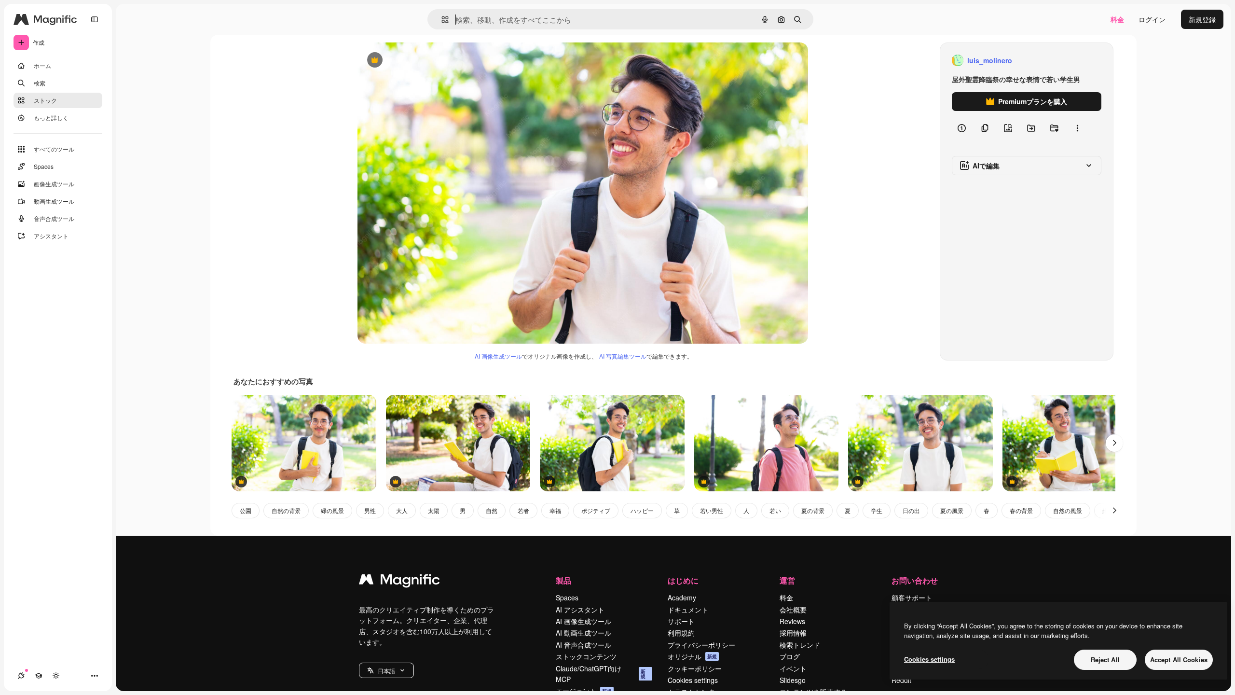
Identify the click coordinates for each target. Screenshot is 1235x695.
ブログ (790, 656)
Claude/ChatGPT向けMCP (600, 674)
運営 (787, 580)
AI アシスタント (580, 609)
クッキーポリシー (695, 668)
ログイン (1152, 19)
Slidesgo (793, 680)
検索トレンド (800, 645)
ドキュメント (688, 609)
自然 (491, 510)
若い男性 (711, 510)
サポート (681, 621)
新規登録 (1202, 19)
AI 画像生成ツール (498, 356)
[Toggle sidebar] (94, 19)
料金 (1117, 19)
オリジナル (424, 61)
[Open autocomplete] (441, 19)
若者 (523, 510)
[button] (386, 670)
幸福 (555, 510)
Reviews (792, 621)
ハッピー (642, 510)
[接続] (21, 675)
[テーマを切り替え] (56, 675)
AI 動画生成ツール (583, 633)
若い (775, 510)
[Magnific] (399, 581)
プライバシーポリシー (701, 645)
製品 (563, 580)
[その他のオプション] (1077, 128)
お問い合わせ (915, 580)
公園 (245, 510)
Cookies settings (693, 680)
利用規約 (681, 633)
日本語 (386, 671)
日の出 (911, 510)
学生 (876, 510)
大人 (402, 510)
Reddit (901, 680)
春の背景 (1021, 510)
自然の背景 (286, 510)
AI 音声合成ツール (583, 645)
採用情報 (793, 633)
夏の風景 (951, 510)
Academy (682, 597)
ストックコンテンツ (586, 656)
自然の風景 (1067, 510)
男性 (370, 510)
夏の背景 (812, 510)
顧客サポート (912, 597)
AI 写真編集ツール (622, 356)
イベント (793, 668)
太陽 (433, 510)
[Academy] (38, 675)
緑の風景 (332, 510)
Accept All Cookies (1179, 659)
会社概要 (793, 609)
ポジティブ (595, 510)
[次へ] (1114, 443)
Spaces (567, 597)
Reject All (1105, 659)
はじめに (683, 580)
